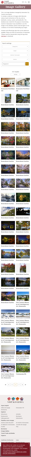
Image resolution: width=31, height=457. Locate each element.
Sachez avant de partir (7, 422)
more (2, 78)
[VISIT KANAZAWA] (7, 3)
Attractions (4, 414)
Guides (3, 426)
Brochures (4, 429)
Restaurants (4, 416)
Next (25, 384)
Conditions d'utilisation (7, 440)
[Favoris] (23, 2)
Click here (3, 36)
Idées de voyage (5, 407)
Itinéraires (4, 409)
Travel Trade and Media (8, 433)
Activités (18, 414)
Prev (5, 384)
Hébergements (5, 418)
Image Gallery (5, 431)
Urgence (3, 435)
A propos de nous (20, 442)
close (28, 443)
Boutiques (19, 416)
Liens (17, 440)
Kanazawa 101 (20, 407)
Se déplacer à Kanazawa (8, 424)
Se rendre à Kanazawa (22, 422)
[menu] (29, 2)
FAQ (17, 426)
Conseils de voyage (21, 424)
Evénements (19, 418)
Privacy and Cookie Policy (7, 442)
